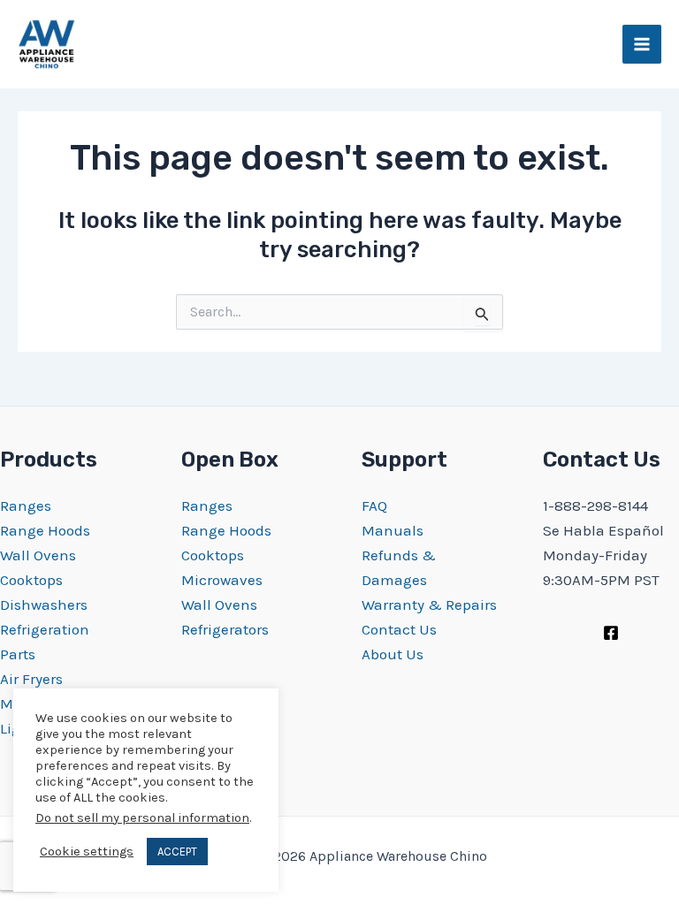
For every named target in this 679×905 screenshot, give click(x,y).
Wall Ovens (38, 555)
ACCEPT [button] (177, 851)
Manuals (392, 530)
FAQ (374, 505)
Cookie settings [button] (87, 851)
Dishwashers (44, 604)
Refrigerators (225, 629)
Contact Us (399, 629)
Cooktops (31, 580)
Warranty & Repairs (429, 604)
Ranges (25, 505)
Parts (17, 654)
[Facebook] (611, 633)
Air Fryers (31, 679)
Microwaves (222, 580)
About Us (392, 654)
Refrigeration (44, 629)
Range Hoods (45, 530)
